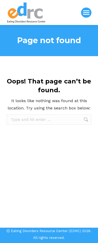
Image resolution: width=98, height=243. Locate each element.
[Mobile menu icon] (86, 13)
